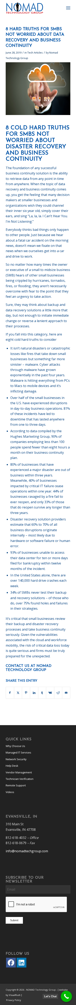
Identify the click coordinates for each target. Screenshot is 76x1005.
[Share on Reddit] (58, 692)
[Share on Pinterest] (26, 692)
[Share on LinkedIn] (34, 692)
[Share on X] (18, 692)
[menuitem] (68, 8)
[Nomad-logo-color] (31, 8)
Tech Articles (35, 52)
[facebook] (11, 962)
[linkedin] (21, 962)
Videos (10, 792)
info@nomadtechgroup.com (27, 851)
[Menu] (68, 8)
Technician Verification (19, 779)
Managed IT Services (18, 752)
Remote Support (16, 785)
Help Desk (12, 765)
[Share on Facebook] (10, 692)
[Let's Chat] (66, 996)
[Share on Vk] (50, 692)
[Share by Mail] (66, 692)
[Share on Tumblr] (42, 692)
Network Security (16, 759)
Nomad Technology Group (28, 668)
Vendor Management (19, 772)
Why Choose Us (15, 746)
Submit (14, 920)
